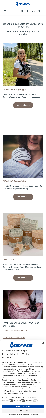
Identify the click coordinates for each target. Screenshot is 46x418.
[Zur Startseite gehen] (23, 4)
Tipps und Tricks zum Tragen (14, 337)
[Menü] (5, 11)
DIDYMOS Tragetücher (15, 181)
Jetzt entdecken (23, 105)
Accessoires (9, 260)
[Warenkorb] (33, 11)
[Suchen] (22, 11)
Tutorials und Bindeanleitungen (15, 331)
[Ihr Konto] (27, 11)
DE (39, 11)
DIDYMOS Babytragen (14, 90)
